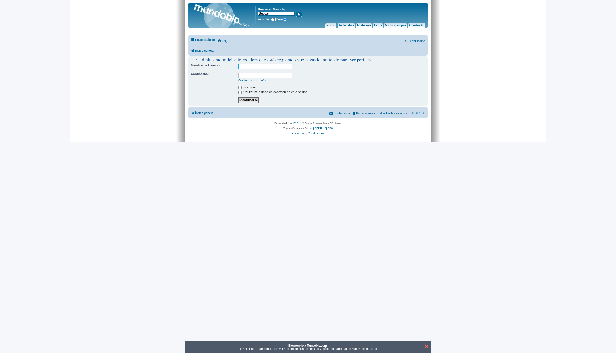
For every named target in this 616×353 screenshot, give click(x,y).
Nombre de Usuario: (206, 65)
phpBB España (323, 128)
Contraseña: (200, 74)
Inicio (330, 25)
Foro (378, 25)
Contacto (416, 25)
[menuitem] (222, 41)
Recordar (249, 87)
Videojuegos (395, 25)
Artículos (346, 25)
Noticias (364, 25)
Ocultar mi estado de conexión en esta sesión (274, 92)
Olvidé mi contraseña (252, 80)
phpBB (297, 123)
